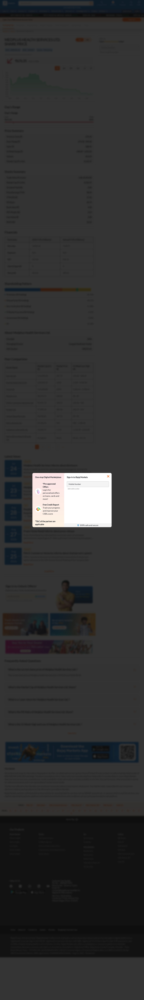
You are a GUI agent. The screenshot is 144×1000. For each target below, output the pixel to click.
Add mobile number (73, 489)
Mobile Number (75, 484)
